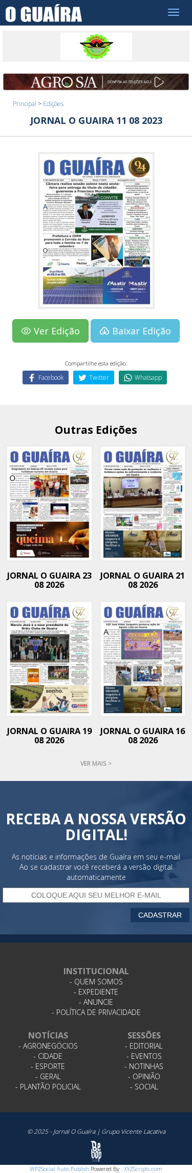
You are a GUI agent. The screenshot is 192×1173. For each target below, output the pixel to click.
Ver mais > (96, 763)
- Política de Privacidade (96, 1012)
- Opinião (144, 1076)
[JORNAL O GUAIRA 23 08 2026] (49, 502)
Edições (53, 103)
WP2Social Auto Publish (59, 1168)
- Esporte (48, 1066)
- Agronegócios (48, 1046)
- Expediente (96, 992)
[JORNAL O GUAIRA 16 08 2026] (143, 658)
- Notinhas (143, 1066)
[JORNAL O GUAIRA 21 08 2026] (143, 502)
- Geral (48, 1076)
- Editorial (144, 1046)
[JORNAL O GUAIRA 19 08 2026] (49, 658)
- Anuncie (96, 1002)
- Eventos (144, 1056)
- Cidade (47, 1056)
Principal (24, 103)
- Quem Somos (96, 981)
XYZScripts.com (143, 1168)
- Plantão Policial (48, 1086)
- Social (144, 1086)
